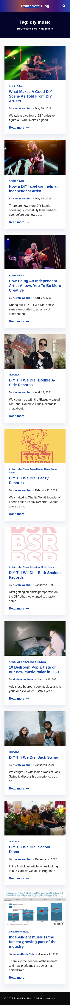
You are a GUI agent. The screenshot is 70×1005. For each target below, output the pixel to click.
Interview (14, 374)
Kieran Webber (22, 108)
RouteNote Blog (35, 6)
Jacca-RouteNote (24, 953)
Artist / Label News (19, 469)
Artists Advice (16, 86)
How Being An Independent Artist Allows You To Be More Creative (35, 285)
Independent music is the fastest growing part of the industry (32, 942)
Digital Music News (40, 469)
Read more (16, 127)
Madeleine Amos (23, 679)
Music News (47, 567)
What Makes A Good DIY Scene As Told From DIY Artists (30, 96)
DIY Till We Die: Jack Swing (33, 757)
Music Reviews (38, 662)
